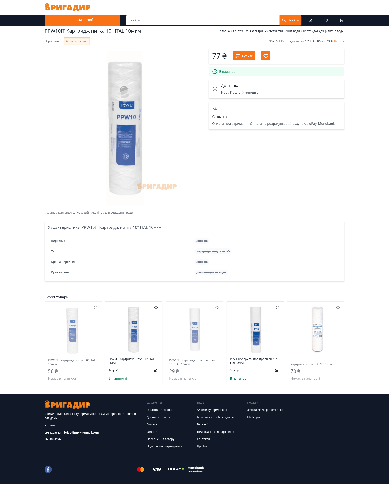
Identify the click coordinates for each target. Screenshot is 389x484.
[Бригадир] (67, 7)
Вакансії (202, 424)
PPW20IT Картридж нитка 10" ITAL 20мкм (71, 362)
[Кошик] (341, 20)
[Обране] (326, 20)
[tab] (53, 41)
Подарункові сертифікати (164, 446)
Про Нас (202, 446)
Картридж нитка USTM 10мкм (311, 364)
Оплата (152, 424)
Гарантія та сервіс (159, 410)
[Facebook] (48, 469)
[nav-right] (338, 346)
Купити (339, 41)
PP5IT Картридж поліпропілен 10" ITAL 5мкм (253, 361)
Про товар (53, 41)
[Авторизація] (311, 20)
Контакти (203, 439)
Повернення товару (160, 439)
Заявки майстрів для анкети (266, 410)
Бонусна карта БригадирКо (216, 417)
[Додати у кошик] (155, 370)
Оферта (152, 432)
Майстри (253, 417)
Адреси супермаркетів (212, 410)
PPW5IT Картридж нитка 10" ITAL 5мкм (131, 361)
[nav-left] (51, 346)
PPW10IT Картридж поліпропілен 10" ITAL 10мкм (192, 362)
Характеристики (76, 41)
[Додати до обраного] (95, 308)
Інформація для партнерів (215, 432)
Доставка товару (158, 417)
